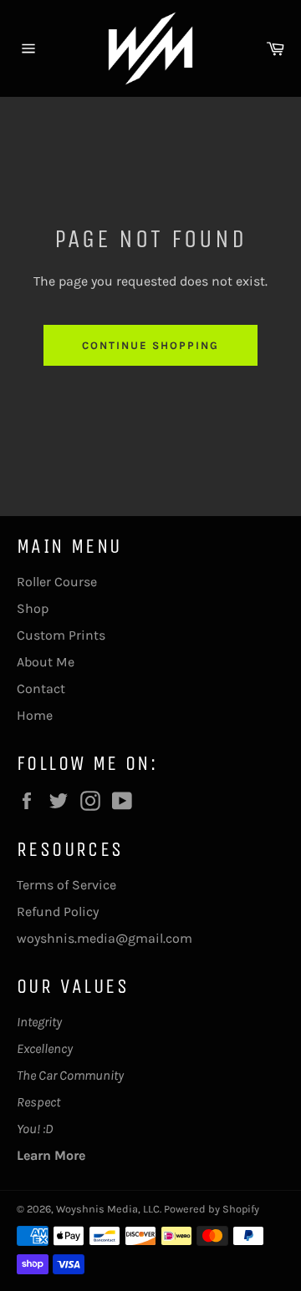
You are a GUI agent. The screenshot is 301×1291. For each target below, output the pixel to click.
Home (35, 715)
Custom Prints (61, 635)
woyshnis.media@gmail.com (104, 938)
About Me (45, 662)
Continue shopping (150, 345)
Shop (32, 608)
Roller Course (57, 582)
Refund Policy (58, 911)
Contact (41, 688)
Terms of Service (66, 885)
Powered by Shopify (211, 1208)
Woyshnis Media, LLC (108, 1208)
